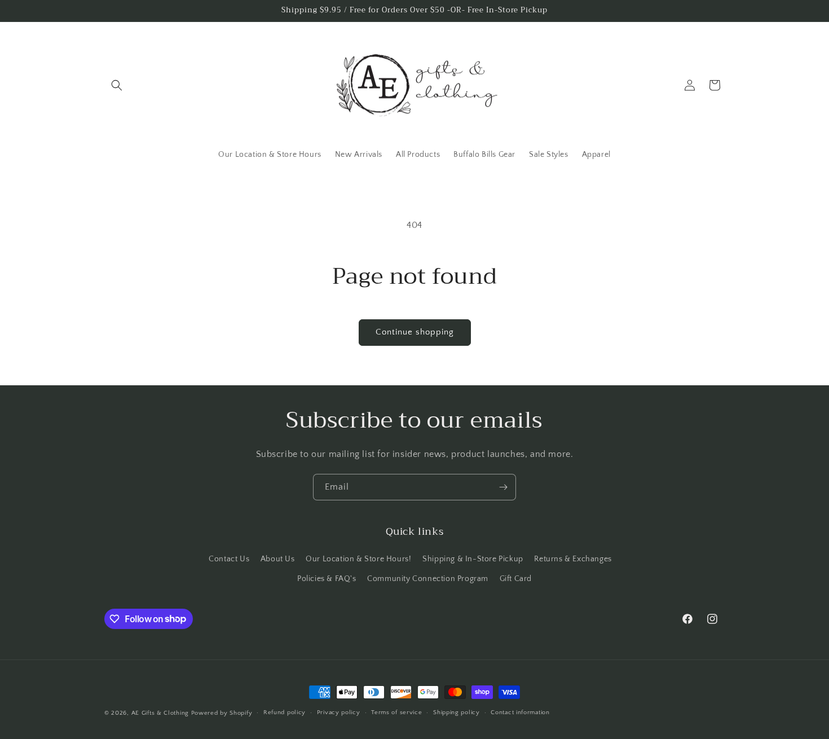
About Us (278, 559)
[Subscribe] (503, 487)
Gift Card (516, 578)
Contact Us (229, 559)
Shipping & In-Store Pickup (472, 559)
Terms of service (396, 712)
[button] (116, 85)
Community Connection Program (427, 578)
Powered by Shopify (222, 713)
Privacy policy (338, 712)
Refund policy (284, 712)
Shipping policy (456, 712)
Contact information (520, 712)
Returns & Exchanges (572, 559)
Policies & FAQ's (326, 578)
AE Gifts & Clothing (160, 713)
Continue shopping (415, 332)
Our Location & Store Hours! (358, 559)
